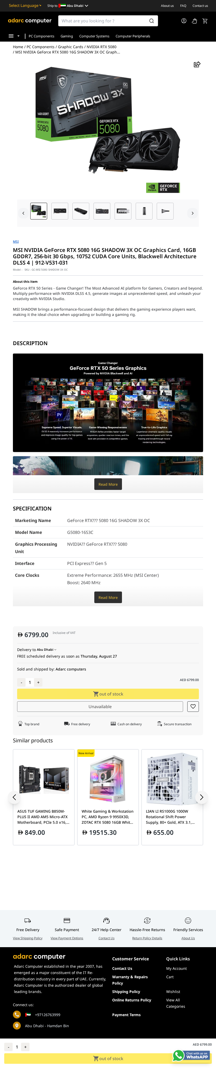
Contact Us (107, 938)
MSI (16, 242)
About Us (188, 938)
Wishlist (173, 991)
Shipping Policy (126, 991)
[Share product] (197, 64)
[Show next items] (198, 797)
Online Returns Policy (131, 999)
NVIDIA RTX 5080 (101, 47)
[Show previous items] (18, 797)
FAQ (183, 5)
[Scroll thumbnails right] (192, 213)
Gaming (67, 36)
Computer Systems (94, 36)
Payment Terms (126, 1014)
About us (167, 5)
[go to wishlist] (194, 21)
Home (18, 46)
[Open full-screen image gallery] (108, 130)
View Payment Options (67, 938)
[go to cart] (205, 21)
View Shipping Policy (27, 938)
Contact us (200, 5)
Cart (170, 976)
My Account (176, 968)
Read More (108, 484)
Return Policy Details (147, 938)
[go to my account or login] (184, 21)
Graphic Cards (70, 47)
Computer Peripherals (133, 36)
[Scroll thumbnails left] (23, 213)
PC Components (41, 36)
